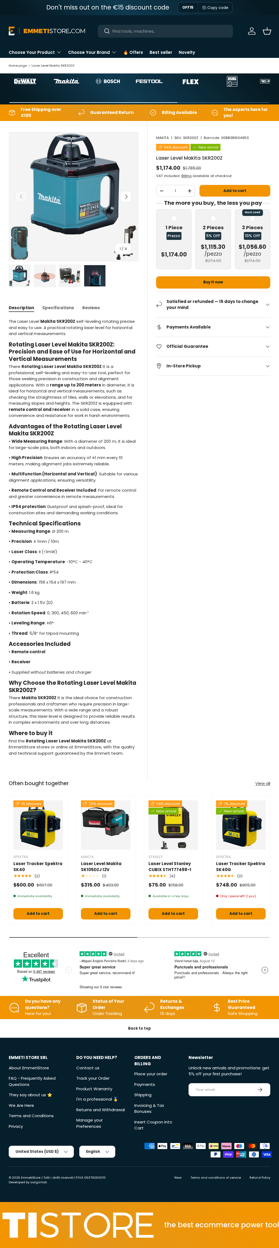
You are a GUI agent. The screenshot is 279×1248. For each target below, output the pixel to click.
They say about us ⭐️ (30, 1095)
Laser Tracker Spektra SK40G (240, 867)
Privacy (16, 1126)
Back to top (139, 1028)
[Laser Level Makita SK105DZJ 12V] (106, 825)
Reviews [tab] (91, 308)
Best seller (161, 52)
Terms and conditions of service (215, 1177)
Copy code (217, 7)
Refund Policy (260, 1177)
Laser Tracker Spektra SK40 (37, 867)
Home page (18, 65)
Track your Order (93, 1078)
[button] (267, 31)
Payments (144, 1084)
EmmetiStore (30, 1177)
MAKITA (162, 137)
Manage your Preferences (89, 1123)
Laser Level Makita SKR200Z (53, 65)
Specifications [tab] (58, 308)
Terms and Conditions (31, 1116)
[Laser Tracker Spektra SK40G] (241, 825)
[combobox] (165, 31)
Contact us (87, 1068)
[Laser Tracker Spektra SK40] (38, 825)
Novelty (187, 52)
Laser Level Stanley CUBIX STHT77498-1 (169, 867)
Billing (186, 175)
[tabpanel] (73, 537)
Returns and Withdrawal (100, 1110)
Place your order (150, 1074)
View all (262, 783)
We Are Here (21, 1105)
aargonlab (38, 1182)
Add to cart (234, 190)
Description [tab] (21, 308)
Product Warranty (94, 1089)
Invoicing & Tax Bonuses (149, 1108)
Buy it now (213, 282)
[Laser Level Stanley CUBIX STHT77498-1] (173, 825)
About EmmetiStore (29, 1068)
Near (178, 1177)
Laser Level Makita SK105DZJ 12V (101, 867)
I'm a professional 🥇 (97, 1099)
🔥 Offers (133, 52)
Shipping (142, 1095)
